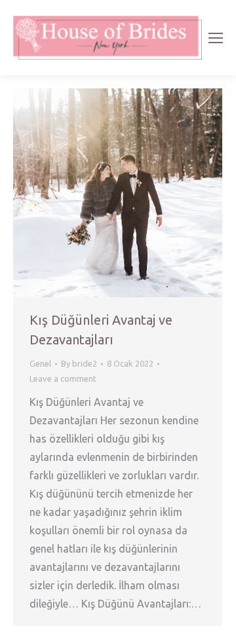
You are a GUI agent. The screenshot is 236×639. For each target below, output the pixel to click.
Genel (40, 363)
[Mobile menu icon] (215, 38)
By (79, 363)
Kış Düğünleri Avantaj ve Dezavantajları (101, 329)
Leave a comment (63, 378)
